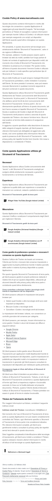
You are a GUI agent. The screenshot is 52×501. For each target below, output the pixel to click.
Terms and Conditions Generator (30, 481)
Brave (8, 344)
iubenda (13, 473)
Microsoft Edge (12, 341)
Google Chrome (12, 329)
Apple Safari (10, 335)
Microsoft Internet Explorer (16, 338)
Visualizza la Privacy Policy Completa (39, 484)
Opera (8, 347)
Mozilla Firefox (11, 332)
